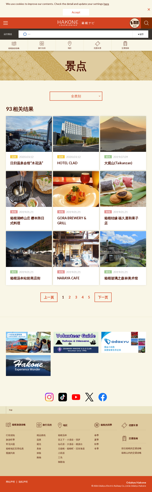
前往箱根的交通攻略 (131, 448)
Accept (76, 12)
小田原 (61, 453)
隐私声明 (23, 481)
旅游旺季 (10, 439)
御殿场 (61, 461)
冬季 (96, 448)
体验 (39, 453)
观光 (39, 444)
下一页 (103, 297)
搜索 (146, 23)
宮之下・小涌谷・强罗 (69, 439)
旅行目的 (47, 424)
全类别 (76, 96)
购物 (39, 457)
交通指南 (133, 438)
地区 (65, 425)
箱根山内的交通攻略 (131, 452)
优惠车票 (133, 425)
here (106, 3)
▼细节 (141, 34)
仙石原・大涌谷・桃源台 (70, 444)
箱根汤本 (62, 435)
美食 (39, 448)
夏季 (96, 439)
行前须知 (10, 435)
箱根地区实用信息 (15, 448)
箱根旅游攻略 (19, 424)
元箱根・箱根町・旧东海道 (71, 448)
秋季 (96, 444)
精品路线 (41, 435)
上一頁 (49, 297)
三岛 (60, 457)
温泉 (39, 439)
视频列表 (10, 453)
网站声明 (10, 481)
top (10, 409)
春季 (96, 435)
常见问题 (10, 444)
